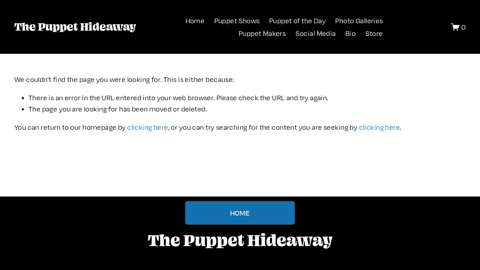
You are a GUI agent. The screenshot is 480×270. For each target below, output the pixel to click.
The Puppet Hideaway (75, 26)
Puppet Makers (262, 33)
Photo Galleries (359, 21)
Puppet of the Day (297, 21)
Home (195, 21)
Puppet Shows (237, 21)
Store (374, 33)
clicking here (147, 127)
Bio (350, 33)
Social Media (316, 33)
